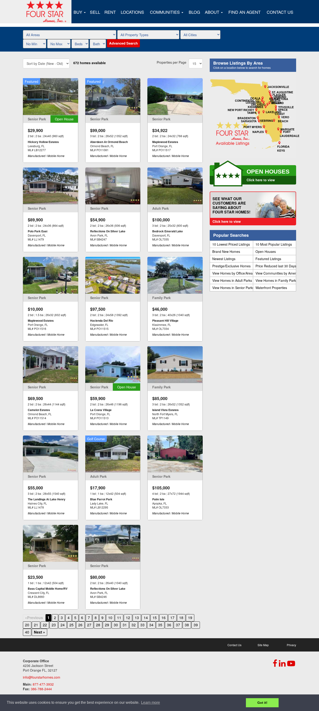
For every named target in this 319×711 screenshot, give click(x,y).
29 (107, 624)
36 (169, 624)
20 (27, 624)
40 (27, 632)
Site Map (263, 645)
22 (45, 624)
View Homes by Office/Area (232, 273)
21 (36, 624)
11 (119, 617)
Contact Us (280, 12)
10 (110, 617)
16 (163, 617)
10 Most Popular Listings (273, 244)
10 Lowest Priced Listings (231, 244)
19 (190, 617)
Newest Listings (223, 258)
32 (133, 624)
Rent (110, 12)
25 (71, 624)
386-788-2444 (41, 689)
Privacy (291, 645)
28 (98, 624)
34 (151, 624)
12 (128, 617)
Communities (165, 12)
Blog (194, 12)
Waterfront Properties (271, 287)
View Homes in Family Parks (275, 280)
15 (154, 617)
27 (89, 624)
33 (142, 624)
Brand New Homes (226, 251)
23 (54, 624)
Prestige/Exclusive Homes (231, 266)
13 (137, 617)
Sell (95, 12)
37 (178, 624)
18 (181, 617)
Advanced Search (123, 43)
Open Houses (265, 251)
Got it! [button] (262, 702)
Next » (39, 632)
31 (125, 624)
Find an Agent (244, 12)
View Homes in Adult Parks (232, 280)
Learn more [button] (150, 702)
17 (172, 617)
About (212, 12)
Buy (78, 12)
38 (187, 624)
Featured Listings (268, 258)
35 (160, 624)
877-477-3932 (43, 684)
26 (80, 624)
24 (62, 624)
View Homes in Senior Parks (232, 287)
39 (196, 624)
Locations (132, 12)
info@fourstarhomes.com (41, 677)
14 (146, 617)
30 (116, 624)
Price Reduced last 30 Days (275, 266)
